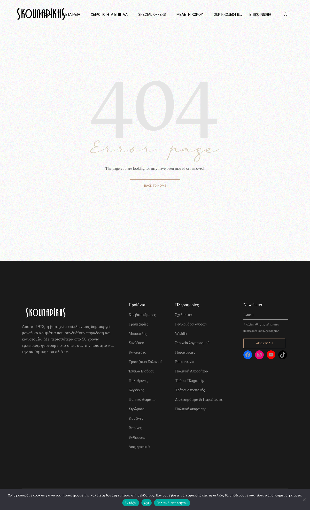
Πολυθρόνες (138, 381)
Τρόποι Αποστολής (190, 390)
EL (239, 14)
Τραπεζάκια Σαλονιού (145, 362)
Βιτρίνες (135, 428)
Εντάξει (131, 503)
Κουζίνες (136, 418)
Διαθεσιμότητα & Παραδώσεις (199, 399)
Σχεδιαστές (183, 315)
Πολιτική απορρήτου (172, 503)
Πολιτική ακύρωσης (190, 409)
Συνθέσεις (136, 343)
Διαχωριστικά (139, 447)
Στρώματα (136, 409)
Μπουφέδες (138, 334)
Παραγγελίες (185, 352)
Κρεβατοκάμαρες (142, 315)
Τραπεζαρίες (138, 324)
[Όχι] (304, 499)
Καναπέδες (137, 352)
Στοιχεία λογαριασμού (192, 343)
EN (233, 14)
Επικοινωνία (184, 362)
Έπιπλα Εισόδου (141, 371)
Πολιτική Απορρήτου (191, 371)
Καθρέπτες (137, 437)
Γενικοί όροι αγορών (191, 324)
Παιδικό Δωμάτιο (142, 399)
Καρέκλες (136, 390)
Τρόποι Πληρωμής (189, 381)
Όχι (146, 503)
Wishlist (181, 334)
